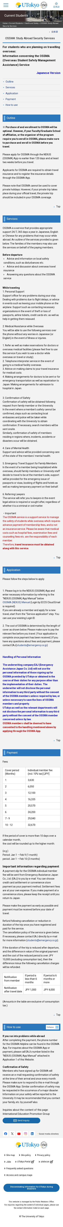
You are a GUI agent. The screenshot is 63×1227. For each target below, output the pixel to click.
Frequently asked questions (19, 1168)
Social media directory (49, 1134)
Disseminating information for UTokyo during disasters (31, 1188)
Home (5, 23)
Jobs (8, 1162)
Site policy (26, 1155)
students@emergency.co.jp (32, 645)
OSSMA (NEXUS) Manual (16, 602)
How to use (12, 105)
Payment (11, 99)
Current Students (16, 23)
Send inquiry (23, 1120)
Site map (10, 1155)
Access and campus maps (19, 1175)
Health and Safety (31, 23)
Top (58, 206)
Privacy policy (43, 1155)
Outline (9, 81)
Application (12, 93)
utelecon (45, 1161)
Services (10, 87)
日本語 (54, 32)
